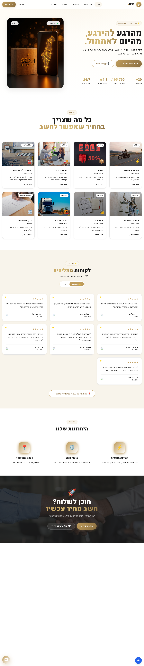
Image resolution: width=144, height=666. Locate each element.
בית (98, 4)
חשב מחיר (88, 4)
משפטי (65, 4)
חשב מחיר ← (87, 526)
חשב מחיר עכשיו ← (129, 63)
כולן (64, 284)
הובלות (76, 4)
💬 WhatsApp (103, 63)
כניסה (21, 4)
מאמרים (54, 4)
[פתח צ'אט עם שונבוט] (6, 660)
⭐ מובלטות (76, 284)
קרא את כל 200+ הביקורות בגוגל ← (72, 393)
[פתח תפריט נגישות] (138, 660)
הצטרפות (9, 4)
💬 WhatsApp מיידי (61, 526)
